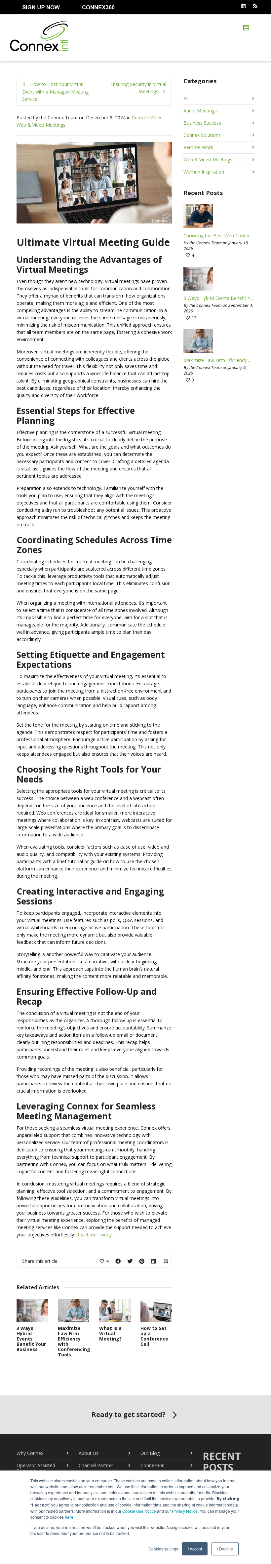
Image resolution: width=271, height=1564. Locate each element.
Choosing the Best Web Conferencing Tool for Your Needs (218, 235)
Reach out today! (94, 1234)
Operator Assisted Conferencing (36, 1468)
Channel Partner (96, 1465)
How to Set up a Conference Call (154, 1336)
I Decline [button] (225, 1548)
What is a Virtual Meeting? (110, 1333)
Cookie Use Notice (139, 1511)
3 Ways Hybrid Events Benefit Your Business (31, 1338)
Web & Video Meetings (41, 125)
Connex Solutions (202, 135)
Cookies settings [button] (163, 1548)
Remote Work (147, 117)
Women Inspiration (203, 172)
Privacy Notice (185, 1511)
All (185, 98)
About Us (88, 1453)
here (69, 1517)
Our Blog (150, 1453)
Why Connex (30, 1453)
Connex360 (152, 1465)
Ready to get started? (129, 1414)
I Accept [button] (195, 1548)
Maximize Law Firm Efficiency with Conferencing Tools (74, 1341)
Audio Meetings (200, 110)
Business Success (202, 123)
